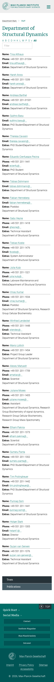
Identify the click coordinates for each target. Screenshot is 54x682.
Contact (27, 621)
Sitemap (43, 665)
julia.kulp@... (16, 276)
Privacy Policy (26, 665)
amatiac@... (16, 374)
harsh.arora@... (18, 83)
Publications (14, 586)
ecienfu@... (15, 165)
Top (47, 606)
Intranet (27, 643)
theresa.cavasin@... (20, 141)
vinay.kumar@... (18, 301)
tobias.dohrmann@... (21, 186)
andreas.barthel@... (20, 104)
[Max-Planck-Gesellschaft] (13, 656)
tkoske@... (15, 251)
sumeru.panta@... (19, 461)
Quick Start (10, 610)
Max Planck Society (27, 636)
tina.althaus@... (18, 63)
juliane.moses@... (19, 399)
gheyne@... (15, 227)
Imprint (10, 665)
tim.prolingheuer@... (20, 485)
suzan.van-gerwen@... (21, 555)
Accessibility (27, 669)
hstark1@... (16, 530)
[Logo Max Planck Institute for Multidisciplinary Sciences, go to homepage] (21, 6)
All (35, 40)
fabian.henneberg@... (21, 202)
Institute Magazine (27, 628)
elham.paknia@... (19, 436)
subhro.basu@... (18, 120)
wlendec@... (16, 329)
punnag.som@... (18, 510)
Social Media (11, 615)
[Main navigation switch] (49, 7)
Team (10, 579)
